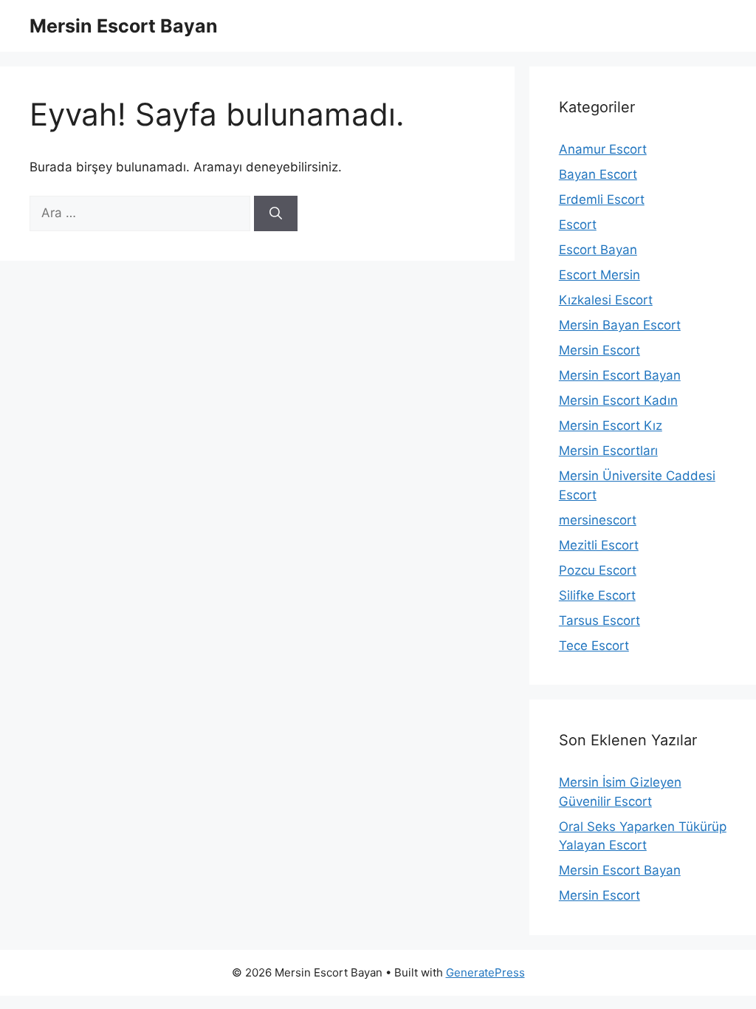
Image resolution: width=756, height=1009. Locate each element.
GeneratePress (485, 972)
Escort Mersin (599, 274)
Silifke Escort (597, 595)
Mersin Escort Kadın (618, 400)
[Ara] (276, 213)
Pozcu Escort (597, 570)
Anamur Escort (603, 149)
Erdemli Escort (602, 199)
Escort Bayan (598, 249)
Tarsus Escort (599, 620)
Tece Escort (594, 645)
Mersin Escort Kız (610, 425)
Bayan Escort (598, 174)
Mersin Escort (599, 350)
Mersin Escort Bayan (124, 26)
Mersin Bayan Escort (620, 325)
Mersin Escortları (608, 450)
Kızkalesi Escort (606, 300)
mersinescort (597, 520)
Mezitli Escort (599, 545)
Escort (578, 224)
